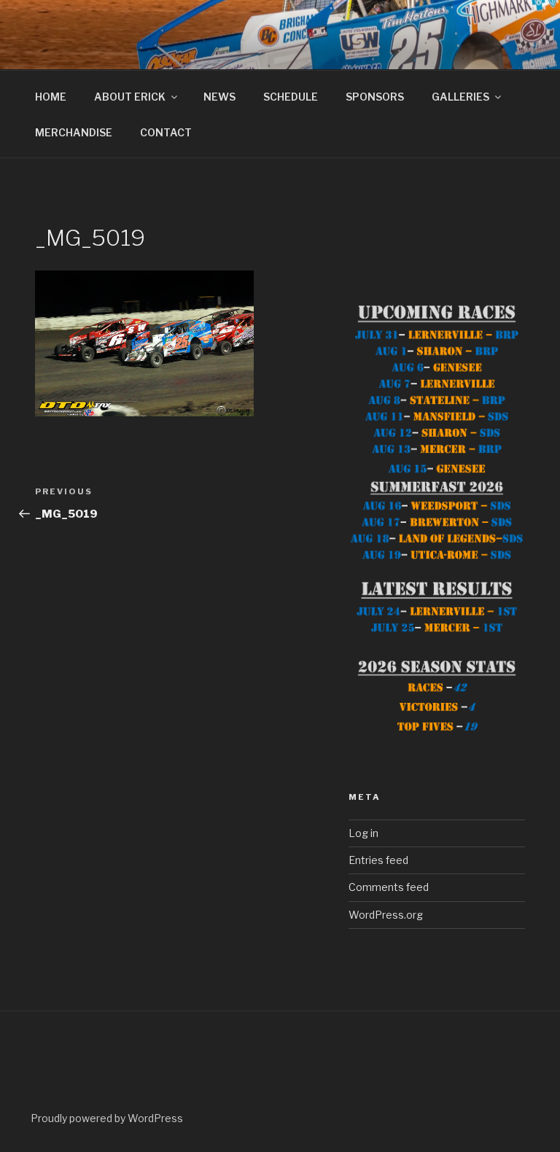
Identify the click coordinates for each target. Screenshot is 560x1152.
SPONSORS (375, 96)
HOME (50, 96)
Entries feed (378, 860)
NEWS (219, 96)
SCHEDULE (290, 96)
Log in (363, 833)
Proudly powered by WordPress (107, 1118)
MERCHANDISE (73, 132)
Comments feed (389, 887)
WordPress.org (386, 914)
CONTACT (166, 132)
